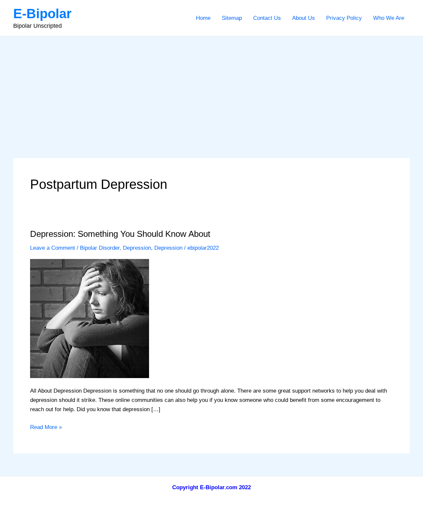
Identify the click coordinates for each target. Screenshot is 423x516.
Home (203, 18)
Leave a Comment (52, 248)
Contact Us (267, 18)
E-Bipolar (42, 13)
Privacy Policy (344, 18)
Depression (137, 248)
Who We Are (388, 18)
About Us (303, 18)
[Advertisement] (211, 86)
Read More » (46, 428)
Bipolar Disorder (100, 248)
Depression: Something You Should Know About (120, 234)
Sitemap (232, 18)
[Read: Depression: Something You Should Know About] (89, 318)
